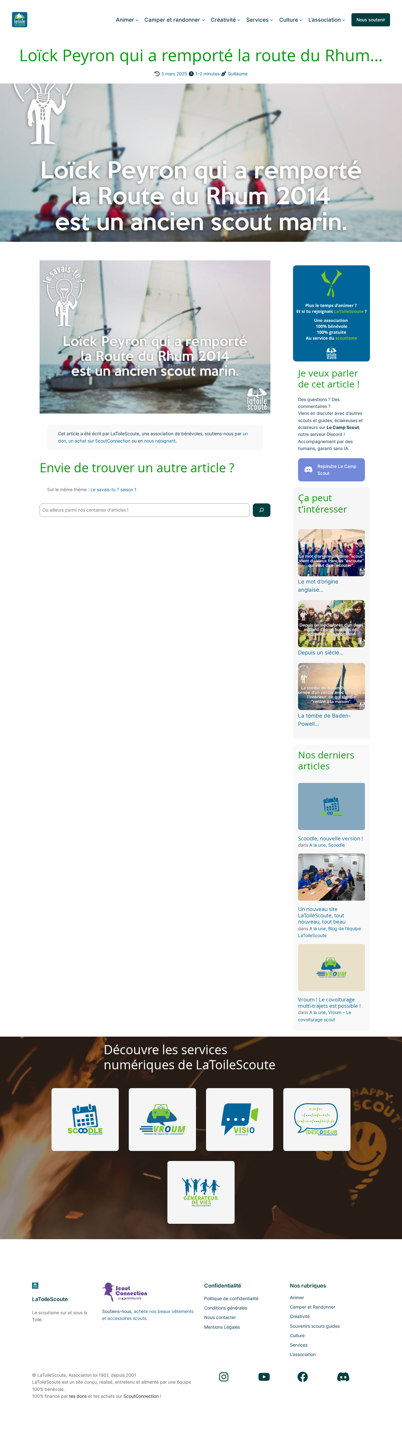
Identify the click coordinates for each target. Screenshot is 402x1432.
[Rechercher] (261, 510)
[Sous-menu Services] (271, 19)
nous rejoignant (160, 440)
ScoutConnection (141, 1396)
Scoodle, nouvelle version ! (330, 838)
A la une (317, 845)
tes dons (78, 1396)
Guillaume (237, 73)
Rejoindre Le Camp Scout (337, 470)
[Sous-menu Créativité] (238, 19)
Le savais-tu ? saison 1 (113, 489)
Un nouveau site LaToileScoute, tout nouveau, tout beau (321, 915)
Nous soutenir (370, 19)
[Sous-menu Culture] (300, 19)
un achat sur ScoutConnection (99, 440)
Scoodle (336, 845)
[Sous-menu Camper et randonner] (203, 19)
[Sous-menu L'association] (343, 19)
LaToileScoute (50, 1299)
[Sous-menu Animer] (137, 19)
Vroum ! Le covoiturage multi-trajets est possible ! (329, 1002)
